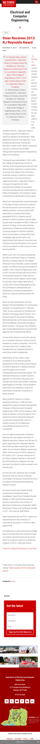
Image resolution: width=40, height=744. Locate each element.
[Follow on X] (12, 701)
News (6, 33)
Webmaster (10, 738)
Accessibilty (18, 738)
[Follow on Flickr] (32, 701)
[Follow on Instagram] (7, 701)
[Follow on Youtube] (17, 701)
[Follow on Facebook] (22, 701)
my (31, 738)
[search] (36, 2)
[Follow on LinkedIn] (27, 701)
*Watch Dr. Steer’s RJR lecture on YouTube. (20, 548)
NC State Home (9, 2)
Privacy (25, 738)
